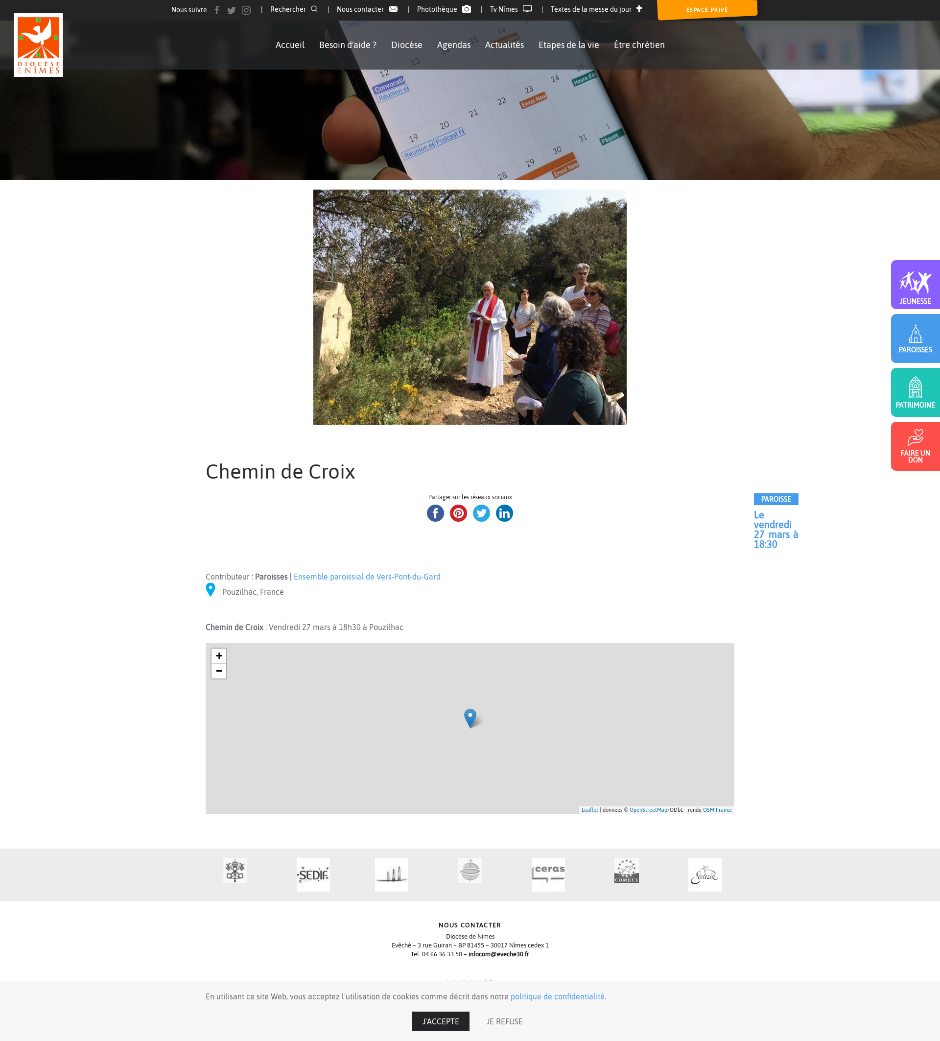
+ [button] (219, 656)
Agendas (453, 45)
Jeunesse (915, 301)
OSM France (717, 810)
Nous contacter (360, 9)
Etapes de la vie (569, 45)
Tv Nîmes (504, 9)
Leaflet (590, 810)
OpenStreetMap (648, 810)
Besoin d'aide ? (347, 45)
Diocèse (407, 45)
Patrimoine (915, 405)
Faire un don (915, 456)
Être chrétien (639, 45)
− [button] (219, 671)
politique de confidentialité (558, 996)
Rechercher (288, 9)
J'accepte (441, 1021)
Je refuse (505, 1021)
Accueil (290, 45)
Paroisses (915, 349)
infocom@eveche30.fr (499, 954)
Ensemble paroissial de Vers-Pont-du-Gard (367, 576)
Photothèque (437, 9)
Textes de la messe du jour (591, 9)
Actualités (504, 45)
